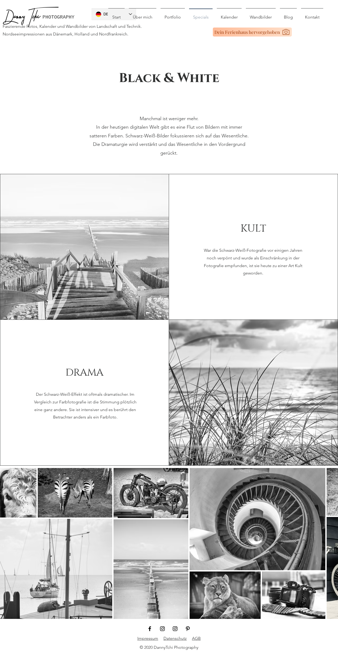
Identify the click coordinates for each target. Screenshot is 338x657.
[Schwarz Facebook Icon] (150, 629)
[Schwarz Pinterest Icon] (188, 629)
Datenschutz (175, 638)
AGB (196, 638)
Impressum (147, 638)
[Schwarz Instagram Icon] (162, 629)
